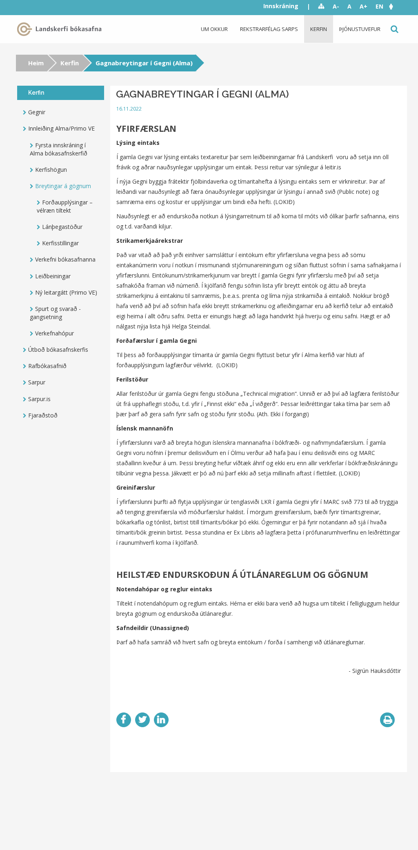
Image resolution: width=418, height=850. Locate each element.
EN (379, 6)
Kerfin (318, 29)
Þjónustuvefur (359, 29)
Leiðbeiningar (53, 276)
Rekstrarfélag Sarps (269, 29)
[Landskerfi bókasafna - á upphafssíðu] (60, 29)
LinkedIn (161, 719)
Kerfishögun (51, 169)
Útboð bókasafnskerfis (58, 349)
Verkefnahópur (54, 333)
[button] (395, 6)
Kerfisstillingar (60, 243)
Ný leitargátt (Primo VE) (66, 292)
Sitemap (321, 6)
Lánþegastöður (62, 227)
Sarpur (36, 382)
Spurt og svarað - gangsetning (55, 313)
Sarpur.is (39, 399)
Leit (394, 29)
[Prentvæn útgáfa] (387, 719)
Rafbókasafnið (47, 366)
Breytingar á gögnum (63, 186)
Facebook (123, 719)
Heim (36, 63)
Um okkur (214, 29)
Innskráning (280, 6)
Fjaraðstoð (43, 415)
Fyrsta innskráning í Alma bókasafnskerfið (58, 149)
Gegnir (36, 112)
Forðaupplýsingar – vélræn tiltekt (65, 206)
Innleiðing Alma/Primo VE (61, 128)
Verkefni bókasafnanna (65, 259)
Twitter (142, 719)
